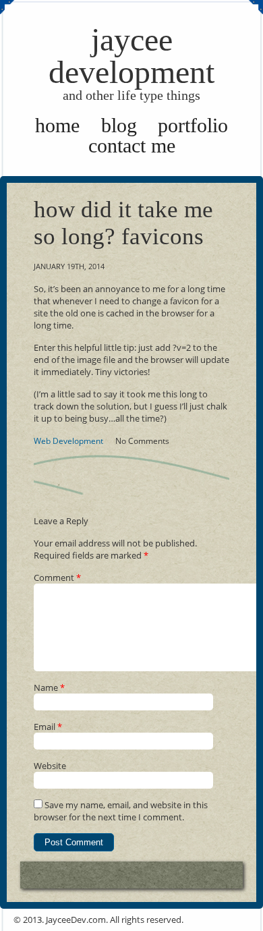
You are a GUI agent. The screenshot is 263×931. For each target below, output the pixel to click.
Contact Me (131, 145)
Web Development (68, 441)
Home (57, 125)
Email (48, 727)
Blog (119, 125)
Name (49, 687)
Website (50, 766)
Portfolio (193, 125)
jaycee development (131, 62)
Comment (57, 577)
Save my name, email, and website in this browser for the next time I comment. (121, 811)
